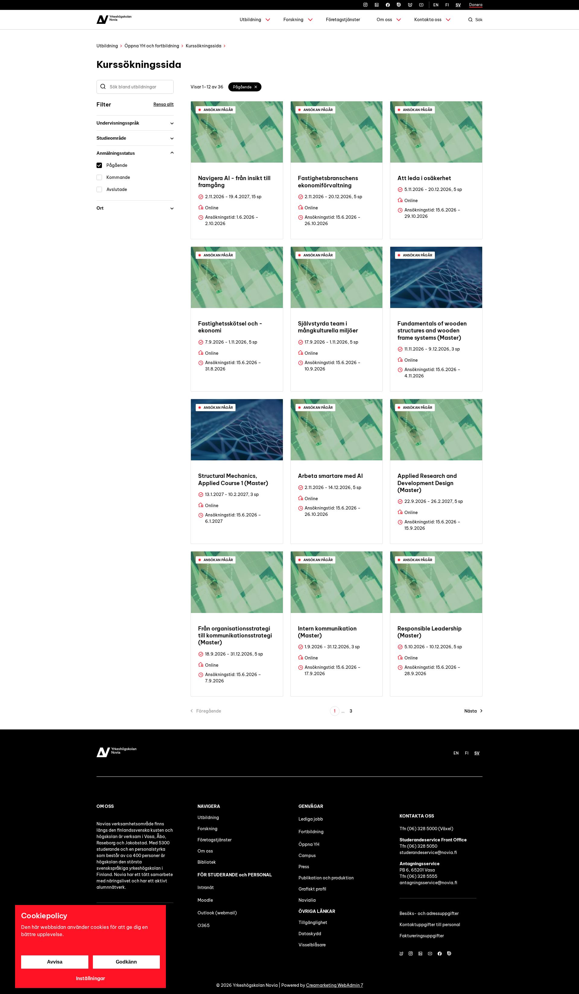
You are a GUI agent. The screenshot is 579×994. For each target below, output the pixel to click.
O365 (204, 925)
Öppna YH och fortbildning (152, 46)
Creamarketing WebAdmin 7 (334, 985)
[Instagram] (365, 5)
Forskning (293, 19)
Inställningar (90, 978)
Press (304, 866)
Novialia (307, 900)
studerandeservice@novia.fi (428, 852)
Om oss (384, 19)
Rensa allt (163, 104)
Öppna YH (309, 844)
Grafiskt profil (312, 889)
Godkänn (126, 961)
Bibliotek (207, 862)
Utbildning (250, 19)
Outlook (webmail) (217, 913)
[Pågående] (256, 87)
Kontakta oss (427, 19)
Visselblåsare (312, 945)
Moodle (205, 900)
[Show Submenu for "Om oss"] (398, 19)
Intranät (206, 887)
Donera (475, 4)
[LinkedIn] (376, 5)
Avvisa (54, 961)
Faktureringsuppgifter (422, 935)
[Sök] (103, 87)
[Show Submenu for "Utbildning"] (267, 19)
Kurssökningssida (203, 46)
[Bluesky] (410, 5)
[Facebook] (388, 5)
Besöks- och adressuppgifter (429, 913)
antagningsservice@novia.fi (428, 882)
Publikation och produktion (326, 878)
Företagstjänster (343, 19)
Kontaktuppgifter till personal (430, 924)
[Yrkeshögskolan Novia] (113, 19)
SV (458, 5)
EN (435, 5)
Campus (307, 855)
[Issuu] (399, 5)
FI (447, 5)
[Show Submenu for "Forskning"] (310, 19)
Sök (478, 19)
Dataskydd (310, 933)
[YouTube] (421, 5)
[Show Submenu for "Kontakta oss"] (448, 19)
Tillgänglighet (313, 922)
